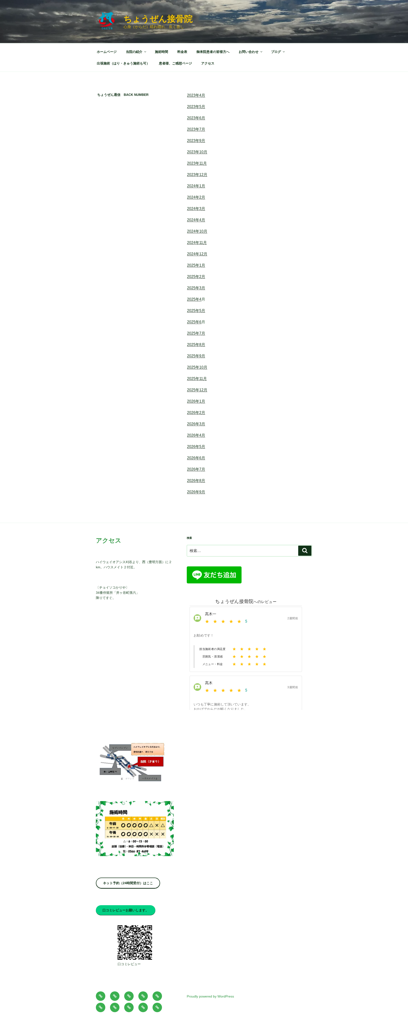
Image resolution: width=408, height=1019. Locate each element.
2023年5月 (196, 107)
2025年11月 (197, 379)
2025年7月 (196, 333)
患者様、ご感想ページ (175, 63)
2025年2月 (196, 277)
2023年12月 (197, 175)
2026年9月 (196, 492)
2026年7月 (196, 469)
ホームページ (107, 52)
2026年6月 (196, 458)
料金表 (182, 52)
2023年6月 (196, 118)
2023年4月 (196, 95)
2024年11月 (197, 243)
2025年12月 (197, 390)
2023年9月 (196, 141)
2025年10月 (197, 367)
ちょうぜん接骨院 (158, 19)
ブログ (276, 52)
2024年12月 (197, 254)
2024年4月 (196, 220)
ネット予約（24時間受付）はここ (128, 883)
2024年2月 (196, 197)
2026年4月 (196, 435)
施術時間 (161, 52)
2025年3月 (196, 288)
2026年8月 (196, 481)
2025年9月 (196, 356)
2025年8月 (196, 345)
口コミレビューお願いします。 (125, 910)
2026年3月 (196, 424)
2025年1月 (196, 265)
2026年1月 (196, 401)
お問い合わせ (249, 52)
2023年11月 (197, 163)
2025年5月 (196, 311)
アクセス (207, 63)
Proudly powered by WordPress (210, 996)
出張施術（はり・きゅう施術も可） (123, 63)
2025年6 (194, 322)
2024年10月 (197, 231)
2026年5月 (196, 447)
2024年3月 (196, 209)
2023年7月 (196, 129)
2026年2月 (196, 413)
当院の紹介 (134, 52)
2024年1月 (196, 186)
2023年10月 (197, 152)
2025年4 (194, 299)
